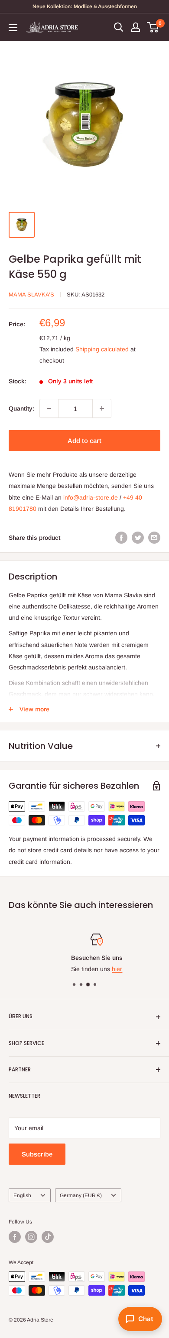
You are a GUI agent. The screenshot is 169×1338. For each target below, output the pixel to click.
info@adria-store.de (90, 497)
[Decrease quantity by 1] (49, 408)
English (22, 1195)
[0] (153, 27)
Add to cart (84, 440)
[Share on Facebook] (121, 538)
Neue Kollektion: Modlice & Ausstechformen (84, 6)
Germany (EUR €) (81, 1195)
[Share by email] (154, 538)
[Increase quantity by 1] (102, 408)
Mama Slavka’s (31, 294)
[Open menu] (13, 27)
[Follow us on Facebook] (15, 1237)
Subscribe (37, 1154)
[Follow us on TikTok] (48, 1237)
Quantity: (21, 408)
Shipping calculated (102, 349)
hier (105, 968)
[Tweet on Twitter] (138, 538)
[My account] (135, 27)
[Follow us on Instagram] (31, 1237)
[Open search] (119, 27)
